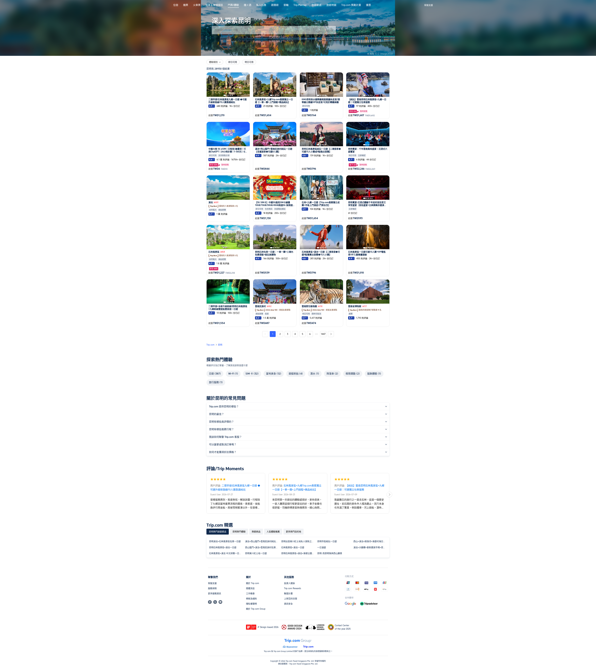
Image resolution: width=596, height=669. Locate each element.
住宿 (175, 5)
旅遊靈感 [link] (316, 5)
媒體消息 (250, 588)
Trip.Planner (300, 5)
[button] (419, 5)
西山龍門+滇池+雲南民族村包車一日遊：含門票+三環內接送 (262, 547)
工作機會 (250, 593)
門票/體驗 (233, 5)
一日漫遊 (321, 547)
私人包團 (261, 5)
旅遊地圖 (331, 5)
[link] (428, 5)
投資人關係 (289, 583)
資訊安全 (288, 603)
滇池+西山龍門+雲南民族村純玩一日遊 (262, 541)
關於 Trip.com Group (255, 609)
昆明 (220, 344)
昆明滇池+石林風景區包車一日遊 (225, 541)
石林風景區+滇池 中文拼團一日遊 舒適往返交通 (226, 553)
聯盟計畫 (288, 593)
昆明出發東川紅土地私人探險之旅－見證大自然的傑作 (298, 541)
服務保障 (212, 588)
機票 (185, 5)
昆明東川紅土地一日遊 (256, 553)
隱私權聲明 (251, 603)
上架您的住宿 (290, 598)
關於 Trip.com (252, 583)
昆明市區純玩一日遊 (327, 541)
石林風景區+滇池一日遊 (292, 547)
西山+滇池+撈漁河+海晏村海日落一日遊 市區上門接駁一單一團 (370, 541)
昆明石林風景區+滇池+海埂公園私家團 (298, 553)
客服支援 (212, 583)
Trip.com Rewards (292, 588)
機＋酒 (247, 5)
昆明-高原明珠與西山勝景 (329, 553)
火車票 (197, 5)
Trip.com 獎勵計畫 (351, 5)
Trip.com (210, 344)
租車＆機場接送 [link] (214, 5)
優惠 (368, 5)
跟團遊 (275, 5)
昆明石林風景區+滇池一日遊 (222, 547)
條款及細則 (251, 598)
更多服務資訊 (214, 593)
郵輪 (286, 5)
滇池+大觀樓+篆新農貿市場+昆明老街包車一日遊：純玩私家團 (370, 547)
